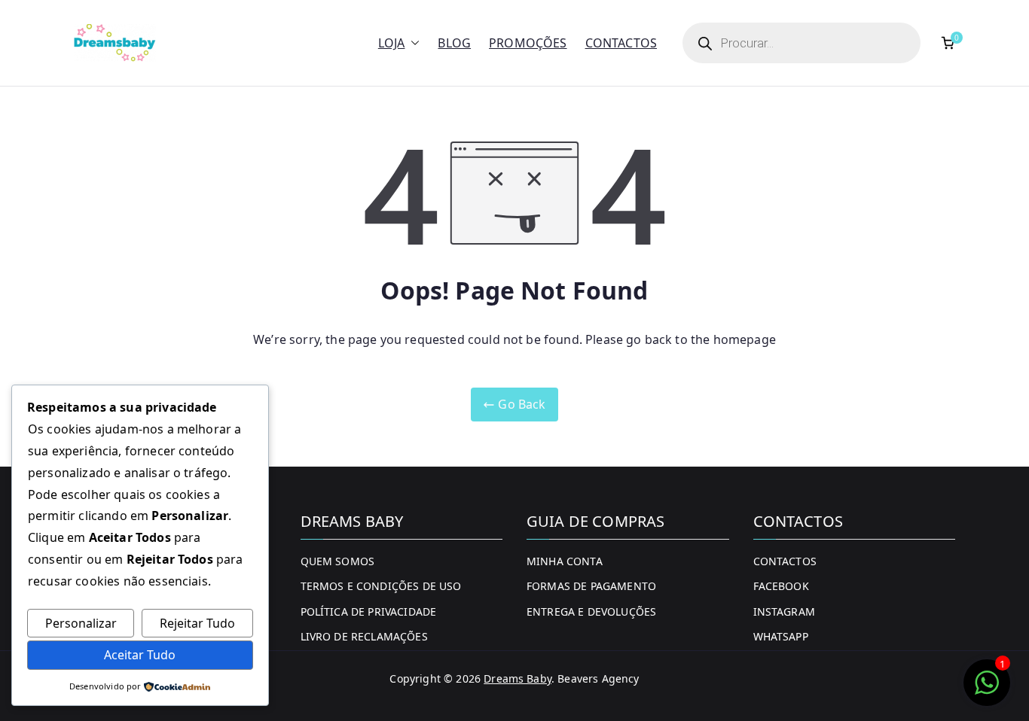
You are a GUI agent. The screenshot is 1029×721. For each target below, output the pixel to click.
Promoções (527, 43)
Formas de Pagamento (591, 586)
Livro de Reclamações (364, 636)
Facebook (781, 586)
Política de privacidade (369, 611)
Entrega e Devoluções (591, 611)
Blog (454, 43)
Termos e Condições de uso (381, 586)
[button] (412, 43)
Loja (391, 43)
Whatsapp (780, 636)
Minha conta (565, 561)
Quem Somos (338, 561)
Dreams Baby (517, 678)
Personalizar (81, 623)
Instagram (784, 611)
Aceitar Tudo (140, 654)
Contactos (621, 43)
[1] (987, 690)
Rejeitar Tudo (197, 623)
